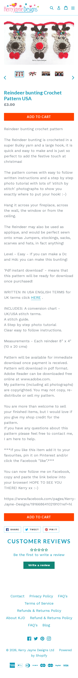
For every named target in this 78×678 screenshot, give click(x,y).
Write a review (39, 565)
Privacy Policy (41, 596)
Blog (46, 625)
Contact (17, 596)
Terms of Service (39, 603)
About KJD (15, 618)
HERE (36, 297)
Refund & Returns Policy (51, 618)
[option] (19, 74)
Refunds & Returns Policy (39, 610)
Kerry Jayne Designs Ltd (36, 650)
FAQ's (62, 596)
